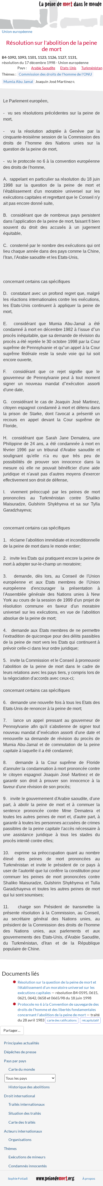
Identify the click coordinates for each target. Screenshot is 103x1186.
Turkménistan (91, 68)
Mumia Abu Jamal (18, 81)
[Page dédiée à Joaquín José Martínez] (74, 81)
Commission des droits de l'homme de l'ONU (55, 74)
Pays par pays (15, 1061)
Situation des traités (24, 1113)
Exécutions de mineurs (26, 1157)
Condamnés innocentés (27, 1166)
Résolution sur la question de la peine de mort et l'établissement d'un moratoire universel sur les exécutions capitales (57, 987)
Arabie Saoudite (43, 68)
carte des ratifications (62, 1020)
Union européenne (17, 31)
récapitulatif (90, 1020)
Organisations (19, 1139)
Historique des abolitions (29, 1087)
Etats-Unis (68, 68)
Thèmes (10, 1148)
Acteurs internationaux (23, 1131)
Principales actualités (21, 1043)
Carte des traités (21, 1122)
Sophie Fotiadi (18, 1178)
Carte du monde (21, 1069)
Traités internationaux (26, 1104)
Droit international (19, 1096)
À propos (88, 1178)
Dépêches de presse (20, 1052)
